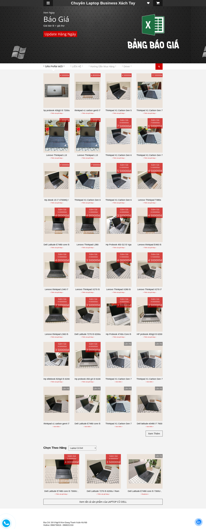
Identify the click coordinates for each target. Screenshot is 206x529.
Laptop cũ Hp (62, 516)
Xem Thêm (53, 47)
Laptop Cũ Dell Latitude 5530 (64, 520)
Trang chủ (47, 516)
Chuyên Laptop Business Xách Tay (103, 3)
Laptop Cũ (122, 516)
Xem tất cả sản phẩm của (103, 501)
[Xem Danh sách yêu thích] (148, 3)
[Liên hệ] (6, 525)
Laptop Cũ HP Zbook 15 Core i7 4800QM (93, 519)
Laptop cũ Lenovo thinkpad (102, 516)
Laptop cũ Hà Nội (138, 516)
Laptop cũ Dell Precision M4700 (143, 518)
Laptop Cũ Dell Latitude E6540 (60, 519)
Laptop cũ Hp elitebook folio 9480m (80, 518)
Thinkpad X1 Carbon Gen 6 (77, 24)
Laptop (47, 12)
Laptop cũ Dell (79, 516)
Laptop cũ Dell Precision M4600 (112, 518)
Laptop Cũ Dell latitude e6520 (94, 520)
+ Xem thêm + (119, 382)
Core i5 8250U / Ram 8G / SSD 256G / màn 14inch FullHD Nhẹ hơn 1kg (76, 37)
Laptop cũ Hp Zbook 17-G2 (123, 519)
